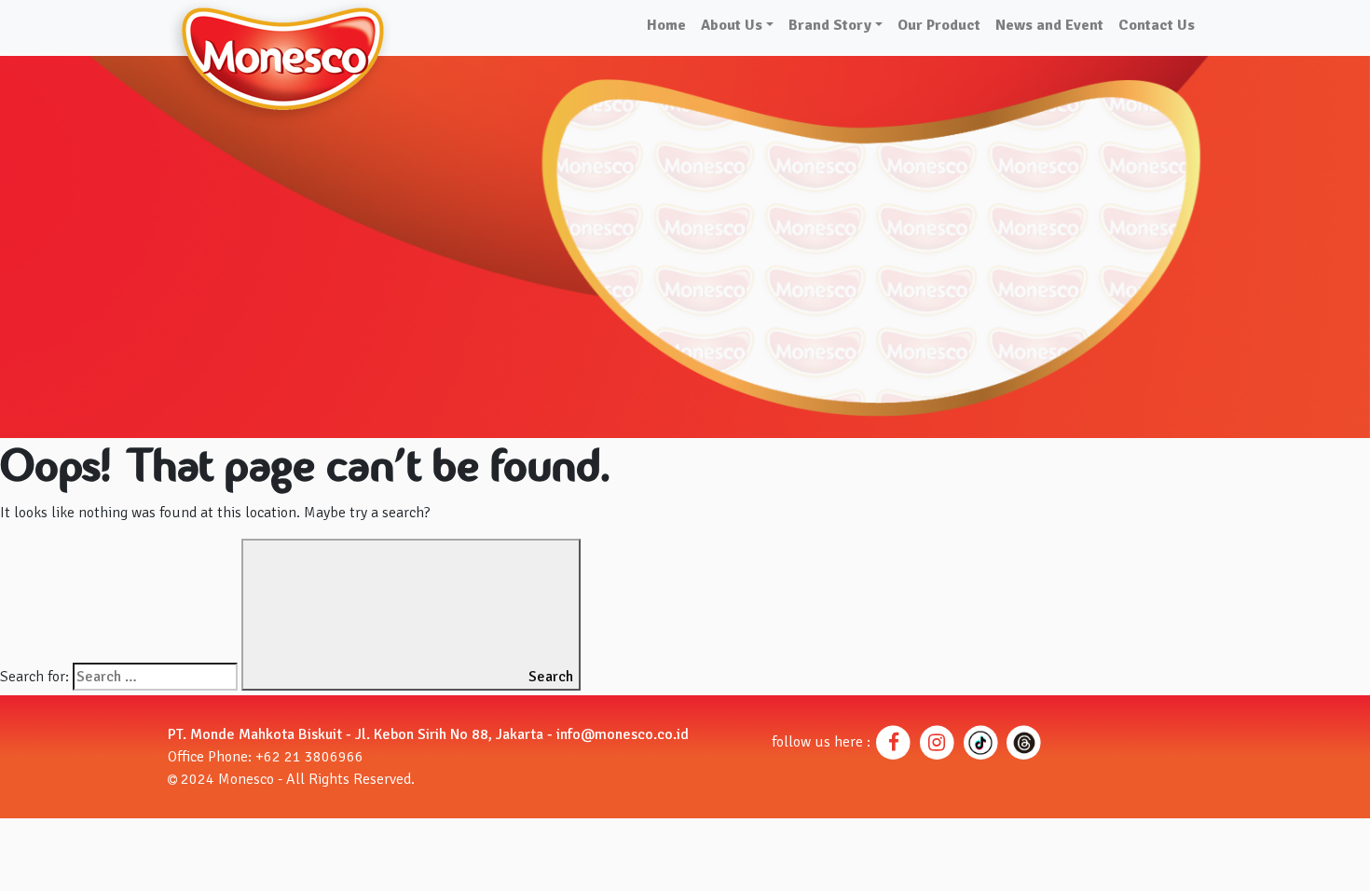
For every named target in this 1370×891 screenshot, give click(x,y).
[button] (894, 742)
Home (666, 25)
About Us (731, 25)
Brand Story (829, 25)
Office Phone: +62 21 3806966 (265, 756)
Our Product (938, 25)
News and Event (1049, 25)
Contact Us (1156, 25)
